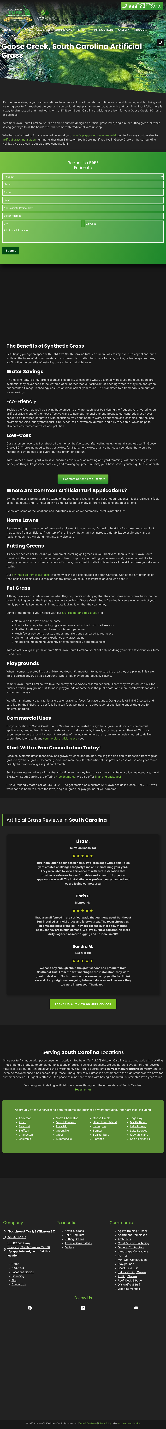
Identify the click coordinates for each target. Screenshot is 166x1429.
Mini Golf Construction (132, 1259)
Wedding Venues (129, 1288)
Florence (98, 1138)
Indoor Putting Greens (132, 1272)
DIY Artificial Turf (129, 1284)
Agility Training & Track (133, 1230)
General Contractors (131, 1247)
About (20, 30)
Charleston (26, 1134)
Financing (18, 1276)
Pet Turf (82, 30)
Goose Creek (101, 1118)
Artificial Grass (40, 30)
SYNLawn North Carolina (128, 1423)
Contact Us (19, 1284)
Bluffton (24, 1130)
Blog (14, 1280)
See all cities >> (140, 1138)
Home (7, 30)
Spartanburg (101, 1134)
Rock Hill (61, 1126)
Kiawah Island (139, 1134)
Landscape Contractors (133, 1251)
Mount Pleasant (66, 1122)
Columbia (25, 1138)
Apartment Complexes (132, 1235)
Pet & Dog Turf (74, 1235)
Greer (59, 1134)
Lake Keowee (139, 1130)
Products (140, 30)
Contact (9, 36)
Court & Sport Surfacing (133, 1243)
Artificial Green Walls (78, 1243)
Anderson (25, 1118)
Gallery (123, 30)
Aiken (22, 1122)
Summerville (64, 1138)
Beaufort (24, 1126)
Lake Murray (138, 1126)
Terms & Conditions (88, 1423)
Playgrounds (126, 1264)
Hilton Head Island (105, 1122)
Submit (11, 250)
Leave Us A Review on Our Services (83, 1004)
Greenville (62, 1130)
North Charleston (67, 1118)
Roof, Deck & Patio (130, 1280)
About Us (18, 1267)
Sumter (97, 1130)
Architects (124, 1239)
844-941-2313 (16, 1237)
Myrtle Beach (138, 1122)
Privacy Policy (104, 1423)
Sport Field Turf (128, 1268)
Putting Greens (103, 30)
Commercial (63, 30)
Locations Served (23, 1272)
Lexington (99, 1126)
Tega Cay (136, 1118)
